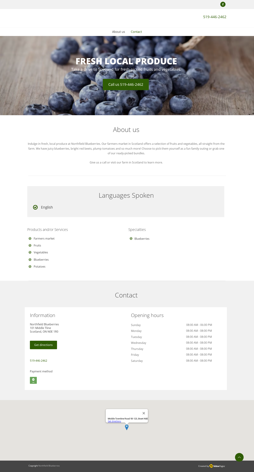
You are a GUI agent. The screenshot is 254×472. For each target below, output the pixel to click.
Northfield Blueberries (49, 465)
